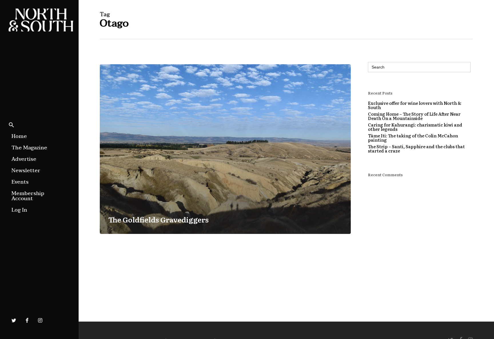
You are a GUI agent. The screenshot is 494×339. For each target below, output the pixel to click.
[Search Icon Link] (11, 125)
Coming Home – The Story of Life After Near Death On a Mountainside (414, 116)
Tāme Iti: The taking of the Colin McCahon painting (413, 137)
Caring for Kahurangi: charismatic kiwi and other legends (415, 127)
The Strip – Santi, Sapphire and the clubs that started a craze (416, 148)
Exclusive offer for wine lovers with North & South (414, 105)
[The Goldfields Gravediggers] (225, 149)
